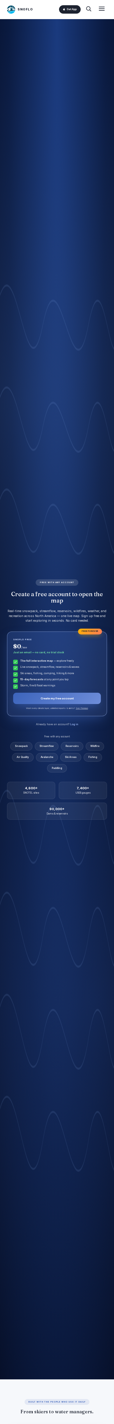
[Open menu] (101, 9)
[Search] (89, 9)
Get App (72, 9)
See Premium (82, 708)
